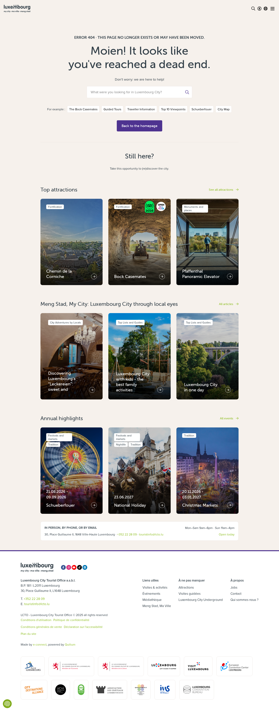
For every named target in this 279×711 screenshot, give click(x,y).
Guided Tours (112, 109)
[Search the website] (253, 9)
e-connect (40, 644)
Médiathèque (152, 599)
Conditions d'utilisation (36, 620)
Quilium (70, 644)
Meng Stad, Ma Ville (156, 606)
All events (227, 418)
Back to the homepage (139, 126)
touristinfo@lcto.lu (151, 534)
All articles (226, 304)
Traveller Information (141, 109)
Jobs (233, 587)
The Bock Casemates (83, 109)
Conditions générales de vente (41, 627)
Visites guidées (190, 593)
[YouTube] (74, 567)
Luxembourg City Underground (201, 599)
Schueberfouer (202, 109)
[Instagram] (68, 567)
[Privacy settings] (7, 703)
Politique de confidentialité (71, 620)
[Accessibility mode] (259, 9)
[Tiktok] (79, 567)
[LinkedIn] (84, 567)
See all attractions (221, 189)
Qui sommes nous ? (244, 599)
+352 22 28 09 (127, 534)
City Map (224, 109)
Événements (151, 593)
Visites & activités (154, 587)
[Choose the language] (265, 9)
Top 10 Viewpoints (173, 109)
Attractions (186, 587)
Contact (235, 593)
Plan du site (28, 634)
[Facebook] (63, 567)
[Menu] (272, 8)
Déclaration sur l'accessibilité (83, 627)
